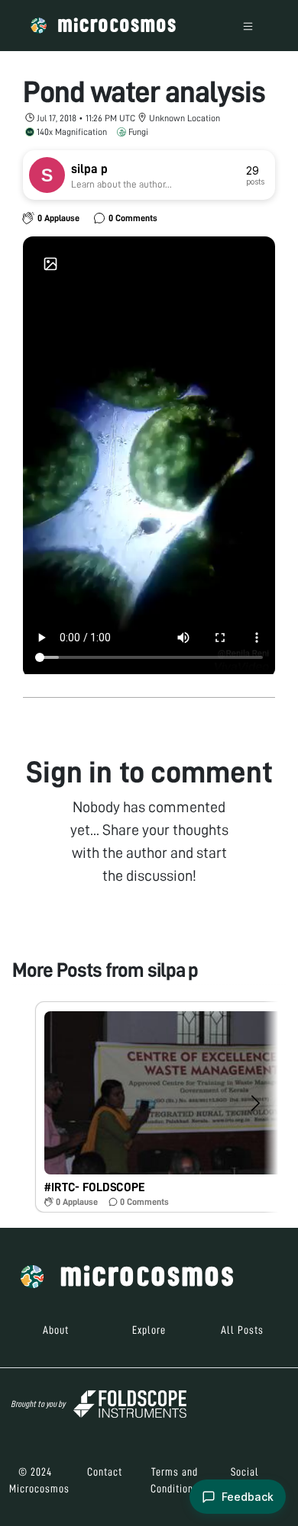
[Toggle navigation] (248, 26)
